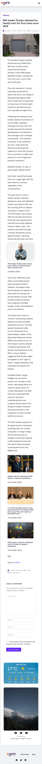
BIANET (17, 562)
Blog (33, 754)
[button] (38, 3)
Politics (6, 15)
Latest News (25, 754)
